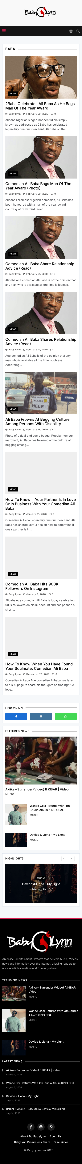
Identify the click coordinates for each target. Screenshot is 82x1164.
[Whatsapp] (66, 716)
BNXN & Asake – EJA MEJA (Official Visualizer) (35, 1108)
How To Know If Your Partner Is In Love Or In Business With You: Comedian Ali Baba (40, 504)
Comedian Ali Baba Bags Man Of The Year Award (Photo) (38, 185)
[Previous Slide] (64, 858)
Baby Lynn (15, 113)
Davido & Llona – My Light (47, 834)
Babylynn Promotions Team (32, 1142)
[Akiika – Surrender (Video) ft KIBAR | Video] (41, 760)
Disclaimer (61, 1142)
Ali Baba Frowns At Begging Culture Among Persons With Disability (37, 421)
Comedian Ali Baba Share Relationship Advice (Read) (39, 266)
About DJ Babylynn (33, 1136)
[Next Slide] (71, 858)
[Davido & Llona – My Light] (16, 840)
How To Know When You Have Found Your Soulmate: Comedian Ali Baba (39, 666)
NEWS (13, 93)
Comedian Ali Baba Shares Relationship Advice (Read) (40, 341)
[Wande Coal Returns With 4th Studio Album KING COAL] (16, 814)
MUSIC (9, 794)
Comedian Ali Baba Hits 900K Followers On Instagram (32, 586)
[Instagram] (41, 716)
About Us (55, 1136)
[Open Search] (78, 31)
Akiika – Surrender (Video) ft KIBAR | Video (37, 789)
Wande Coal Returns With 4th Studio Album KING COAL (41, 1083)
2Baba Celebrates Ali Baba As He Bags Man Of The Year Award (40, 105)
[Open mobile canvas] (4, 31)
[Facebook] (16, 716)
